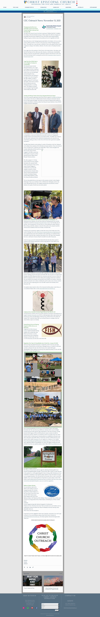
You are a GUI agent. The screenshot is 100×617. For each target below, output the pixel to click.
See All (61, 573)
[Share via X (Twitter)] (27, 567)
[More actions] (61, 17)
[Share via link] (33, 567)
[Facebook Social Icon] (36, 608)
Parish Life (25, 560)
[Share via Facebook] (24, 567)
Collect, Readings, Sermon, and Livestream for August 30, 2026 (51, 589)
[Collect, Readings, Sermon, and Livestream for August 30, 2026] (53, 581)
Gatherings (25, 563)
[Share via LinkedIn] (30, 567)
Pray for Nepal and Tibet (29, 588)
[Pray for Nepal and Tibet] (32, 581)
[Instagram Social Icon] (23, 608)
